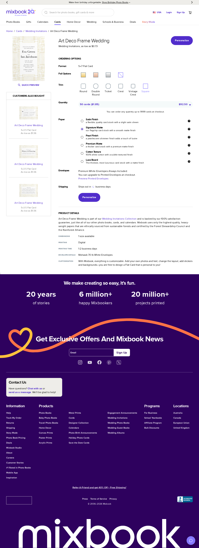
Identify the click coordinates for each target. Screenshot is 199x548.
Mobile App (12, 472)
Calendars (42, 22)
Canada (177, 417)
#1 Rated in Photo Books (18, 467)
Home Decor (74, 22)
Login (169, 12)
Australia (178, 412)
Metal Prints (75, 412)
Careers (10, 457)
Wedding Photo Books (119, 422)
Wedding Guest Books (119, 427)
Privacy (113, 499)
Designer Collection (79, 422)
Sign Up (181, 12)
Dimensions (64, 236)
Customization (65, 261)
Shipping (10, 427)
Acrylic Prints (45, 442)
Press (85, 499)
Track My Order (13, 417)
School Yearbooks (153, 417)
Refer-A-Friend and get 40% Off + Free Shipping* (99, 487)
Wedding (91, 22)
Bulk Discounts (151, 427)
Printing (62, 242)
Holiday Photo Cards (79, 437)
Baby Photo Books (48, 417)
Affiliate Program (153, 422)
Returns (10, 422)
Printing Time (65, 248)
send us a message (20, 392)
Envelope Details (66, 255)
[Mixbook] (20, 12)
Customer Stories (15, 462)
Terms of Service (98, 499)
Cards (57, 22)
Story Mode (12, 432)
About (9, 452)
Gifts (28, 22)
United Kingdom (181, 427)
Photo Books (13, 22)
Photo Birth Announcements (83, 432)
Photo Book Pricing (15, 437)
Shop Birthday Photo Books (115, 2)
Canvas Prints (46, 432)
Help (8, 412)
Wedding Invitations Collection (119, 219)
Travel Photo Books (48, 422)
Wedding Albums (116, 432)
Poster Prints (45, 437)
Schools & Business (113, 22)
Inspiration (11, 477)
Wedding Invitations (36, 31)
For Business (150, 412)
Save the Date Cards (79, 442)
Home (9, 31)
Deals (133, 22)
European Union (181, 422)
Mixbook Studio (14, 447)
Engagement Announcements (122, 412)
